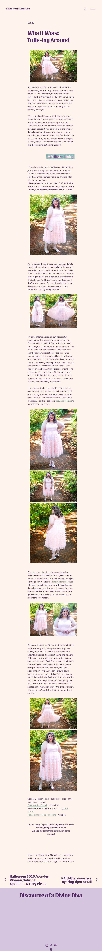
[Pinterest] (51, 949)
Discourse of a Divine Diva (18, 8)
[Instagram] (46, 945)
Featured (42, 855)
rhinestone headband (41, 572)
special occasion (41, 861)
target (55, 861)
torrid (64, 861)
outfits (40, 858)
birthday (67, 855)
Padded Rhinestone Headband (41, 814)
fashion (30, 858)
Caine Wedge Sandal (37, 805)
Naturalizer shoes (60, 581)
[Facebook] (51, 945)
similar (66, 808)
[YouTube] (55, 945)
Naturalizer (55, 855)
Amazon (31, 855)
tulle (72, 861)
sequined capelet (64, 400)
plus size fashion (54, 858)
